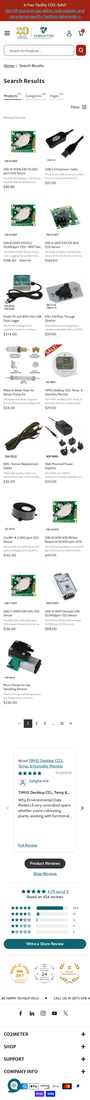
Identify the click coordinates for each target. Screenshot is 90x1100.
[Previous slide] (8, 808)
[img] (30, 773)
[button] (7, 33)
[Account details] (69, 33)
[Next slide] (82, 808)
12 (62, 723)
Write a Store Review (45, 943)
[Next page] (70, 723)
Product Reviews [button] (45, 863)
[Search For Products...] (81, 50)
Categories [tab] (36, 95)
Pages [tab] (56, 95)
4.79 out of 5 (58, 891)
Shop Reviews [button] (45, 873)
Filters (75, 107)
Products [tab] (12, 95)
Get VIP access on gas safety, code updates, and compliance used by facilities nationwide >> (45, 13)
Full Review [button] (27, 845)
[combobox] (39, 50)
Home (9, 65)
